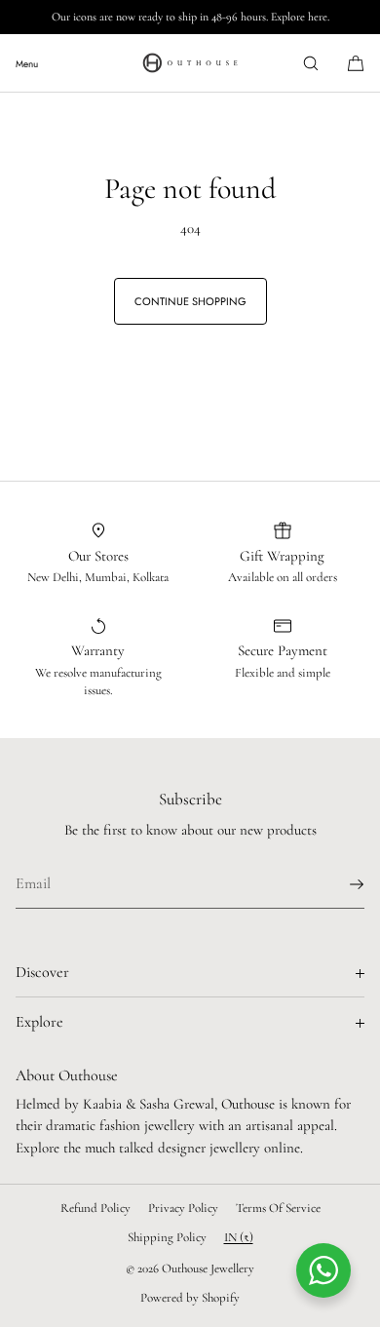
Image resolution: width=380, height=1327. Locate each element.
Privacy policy (183, 1208)
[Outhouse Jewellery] (190, 63)
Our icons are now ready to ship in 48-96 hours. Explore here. (190, 16)
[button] (310, 63)
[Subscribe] (340, 884)
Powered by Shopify (190, 1298)
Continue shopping (190, 301)
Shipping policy (167, 1237)
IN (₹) (238, 1237)
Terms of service (278, 1208)
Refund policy (95, 1208)
